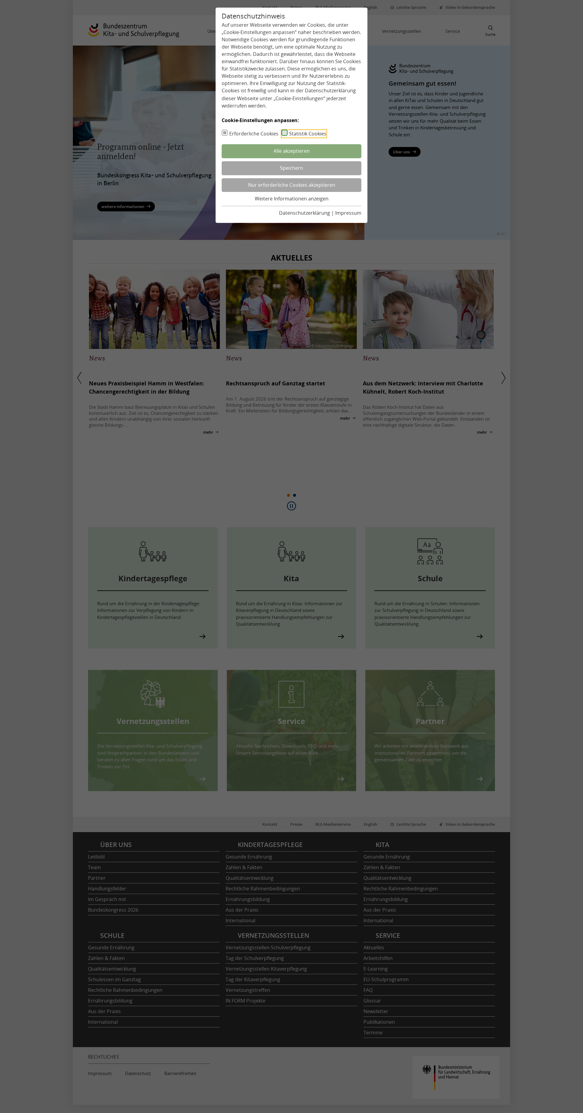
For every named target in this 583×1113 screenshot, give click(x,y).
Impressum (348, 213)
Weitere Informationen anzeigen (292, 198)
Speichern (291, 168)
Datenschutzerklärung (330, 90)
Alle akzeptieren (292, 151)
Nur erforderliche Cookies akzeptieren (291, 185)
